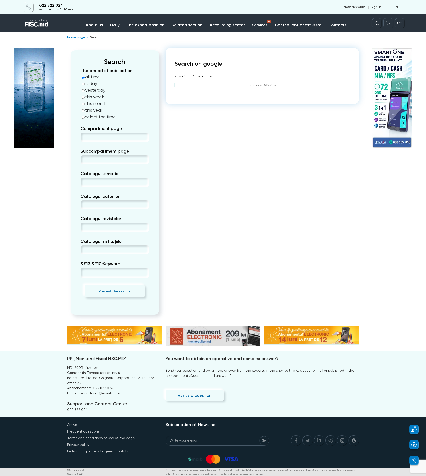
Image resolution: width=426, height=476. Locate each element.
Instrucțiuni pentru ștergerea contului (98, 451)
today (91, 83)
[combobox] (84, 137)
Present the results (115, 291)
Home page (76, 37)
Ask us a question (194, 395)
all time (92, 77)
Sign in (376, 7)
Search (95, 37)
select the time (100, 117)
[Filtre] (399, 23)
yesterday (95, 90)
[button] (411, 429)
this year (93, 110)
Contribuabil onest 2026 (298, 24)
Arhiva (72, 425)
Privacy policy (78, 444)
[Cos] (388, 23)
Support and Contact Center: (97, 403)
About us (94, 24)
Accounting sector (227, 24)
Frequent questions (83, 431)
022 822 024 (51, 5)
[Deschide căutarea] (376, 23)
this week (94, 97)
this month (95, 103)
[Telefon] (28, 7)
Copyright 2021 (75, 474)
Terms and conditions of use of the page (101, 438)
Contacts (337, 24)
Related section (187, 24)
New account (355, 7)
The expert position (145, 24)
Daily (115, 24)
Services (261, 23)
